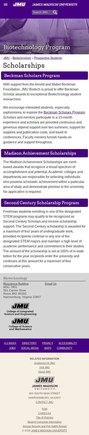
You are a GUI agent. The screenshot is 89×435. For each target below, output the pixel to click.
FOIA (44, 409)
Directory (29, 343)
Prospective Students (48, 58)
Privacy (47, 343)
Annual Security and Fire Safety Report (44, 426)
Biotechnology (22, 58)
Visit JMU (44, 367)
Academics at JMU (44, 363)
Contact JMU (44, 402)
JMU (7, 58)
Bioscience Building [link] (16, 283)
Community (64, 348)
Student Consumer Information (44, 422)
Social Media (30, 348)
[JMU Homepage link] (45, 389)
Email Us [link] (51, 283)
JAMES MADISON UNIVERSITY (49, 430)
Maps (47, 348)
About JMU (44, 371)
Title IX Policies (44, 417)
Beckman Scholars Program (64, 112)
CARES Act (44, 413)
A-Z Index (10, 343)
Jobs (12, 348)
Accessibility (68, 343)
